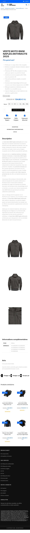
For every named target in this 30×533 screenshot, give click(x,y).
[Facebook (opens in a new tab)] (23, 1)
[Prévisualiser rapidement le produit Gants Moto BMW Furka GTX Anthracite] (28, 389)
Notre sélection (9, 401)
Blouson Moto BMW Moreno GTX (7, 433)
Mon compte (26, 4)
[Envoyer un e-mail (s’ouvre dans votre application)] (28, 1)
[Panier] (28, 4)
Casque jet (22, 431)
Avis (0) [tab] (15, 131)
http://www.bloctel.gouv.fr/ (21, 520)
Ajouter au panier (18, 110)
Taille (5, 104)
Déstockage (24, 401)
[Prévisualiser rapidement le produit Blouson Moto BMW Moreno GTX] (13, 419)
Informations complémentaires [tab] (15, 129)
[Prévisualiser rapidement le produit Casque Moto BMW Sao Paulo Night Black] (28, 419)
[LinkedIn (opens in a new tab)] (27, 1)
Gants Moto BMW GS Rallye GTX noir (7, 403)
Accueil (2, 8)
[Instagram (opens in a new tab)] (25, 1)
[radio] (9, 104)
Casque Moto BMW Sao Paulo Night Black (22, 433)
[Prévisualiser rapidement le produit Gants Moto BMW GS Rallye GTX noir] (13, 389)
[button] (5, 375)
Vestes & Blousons (20, 8)
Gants (4, 401)
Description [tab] (15, 127)
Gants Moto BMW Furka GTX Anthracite (22, 403)
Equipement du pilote (9, 8)
